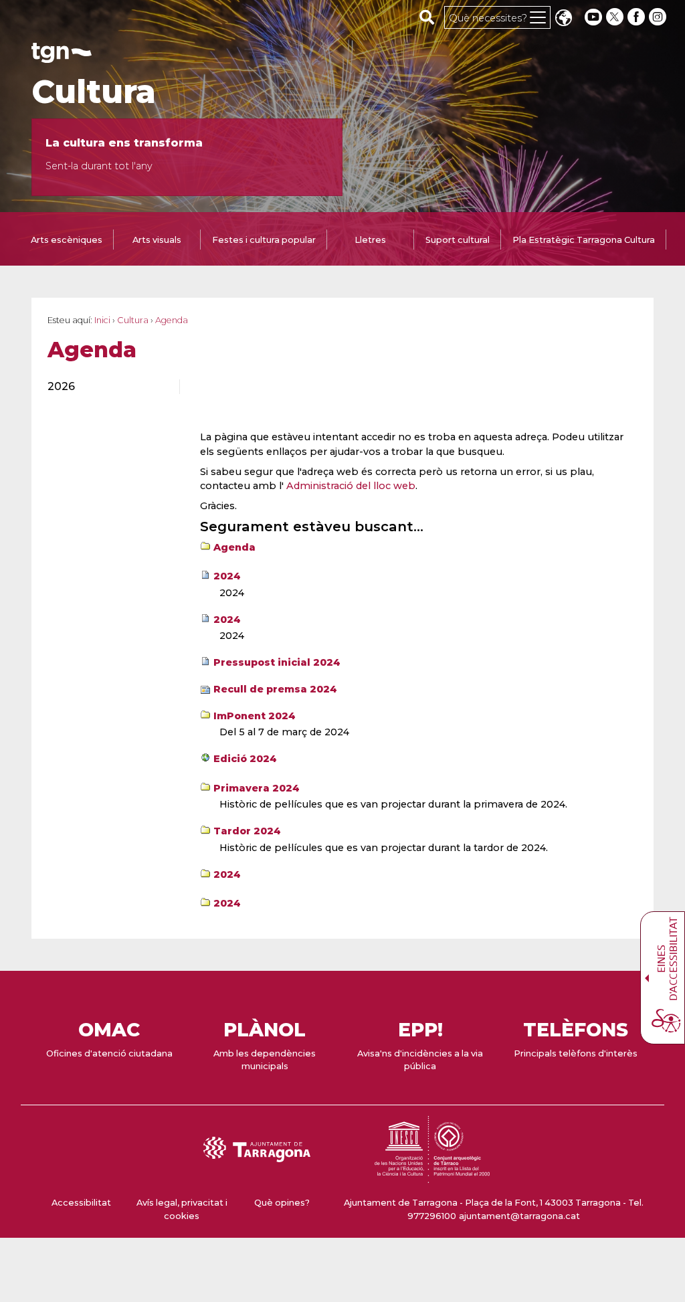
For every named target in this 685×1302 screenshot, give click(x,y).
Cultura (93, 91)
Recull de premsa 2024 (275, 689)
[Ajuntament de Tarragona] (61, 56)
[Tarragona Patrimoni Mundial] (432, 1176)
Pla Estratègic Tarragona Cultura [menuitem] (583, 240)
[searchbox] (427, 16)
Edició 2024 (245, 759)
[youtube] (593, 17)
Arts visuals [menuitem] (156, 240)
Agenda (234, 547)
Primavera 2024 (256, 788)
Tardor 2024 (247, 831)
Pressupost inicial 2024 (276, 662)
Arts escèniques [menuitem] (66, 240)
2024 (227, 576)
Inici (102, 320)
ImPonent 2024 (254, 716)
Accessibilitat (81, 1203)
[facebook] (637, 17)
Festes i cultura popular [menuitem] (264, 240)
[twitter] (616, 17)
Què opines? (282, 1203)
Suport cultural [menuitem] (457, 240)
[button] (563, 19)
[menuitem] (105, 386)
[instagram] (659, 17)
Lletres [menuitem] (370, 240)
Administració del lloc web (350, 486)
